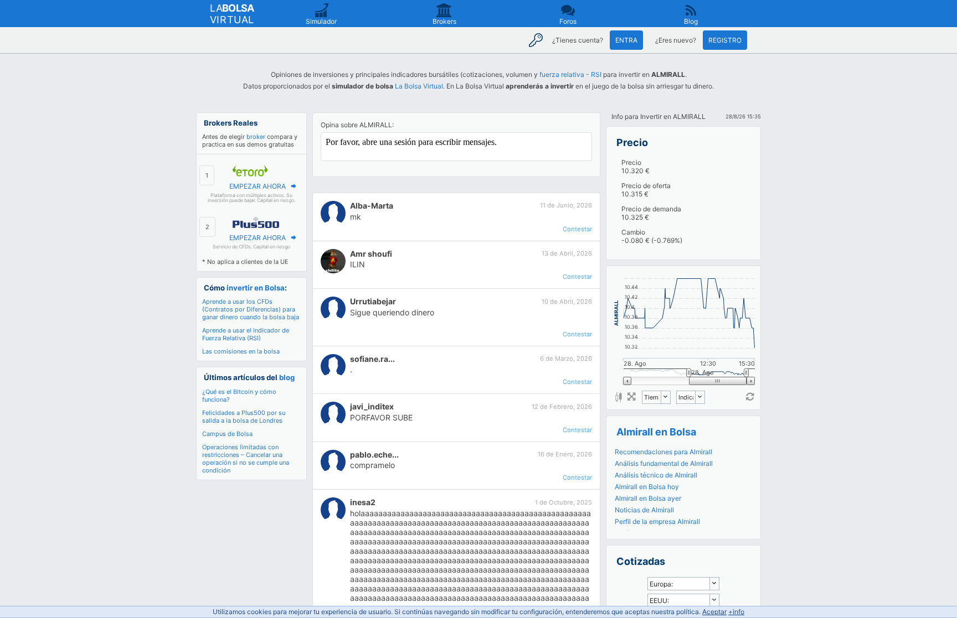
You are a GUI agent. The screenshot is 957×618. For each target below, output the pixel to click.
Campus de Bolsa (227, 434)
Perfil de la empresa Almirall (657, 521)
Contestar (577, 229)
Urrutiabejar (373, 301)
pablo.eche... (374, 454)
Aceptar (714, 611)
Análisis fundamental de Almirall (664, 463)
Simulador (321, 21)
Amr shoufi (371, 253)
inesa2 (362, 502)
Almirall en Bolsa (656, 432)
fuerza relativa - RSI (570, 74)
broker (255, 137)
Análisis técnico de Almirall (656, 475)
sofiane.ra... (372, 358)
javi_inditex (372, 406)
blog (287, 377)
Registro (725, 40)
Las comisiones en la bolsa (241, 351)
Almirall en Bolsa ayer (648, 498)
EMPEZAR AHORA (257, 186)
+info (736, 611)
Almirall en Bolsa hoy (647, 486)
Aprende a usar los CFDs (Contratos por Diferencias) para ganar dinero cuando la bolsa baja (250, 309)
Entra (626, 40)
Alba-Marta (371, 205)
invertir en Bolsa (256, 287)
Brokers (444, 21)
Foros (568, 21)
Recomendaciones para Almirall (663, 452)
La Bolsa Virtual (419, 86)
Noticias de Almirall (644, 510)
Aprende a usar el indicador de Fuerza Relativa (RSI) (245, 334)
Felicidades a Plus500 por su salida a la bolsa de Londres (243, 416)
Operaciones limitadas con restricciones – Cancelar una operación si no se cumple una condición (245, 458)
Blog (691, 21)
